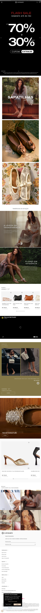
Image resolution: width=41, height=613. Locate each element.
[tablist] (20, 71)
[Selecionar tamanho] (11, 301)
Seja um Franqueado (5, 558)
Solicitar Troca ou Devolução (7, 592)
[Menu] (2, 2)
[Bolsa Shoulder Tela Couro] (11, 362)
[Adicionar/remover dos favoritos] (10, 292)
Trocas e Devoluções (5, 567)
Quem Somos (4, 552)
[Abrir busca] (37, 2)
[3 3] (10, 520)
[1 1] (10, 500)
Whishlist (3, 582)
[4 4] (31, 520)
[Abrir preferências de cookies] (2, 611)
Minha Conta (4, 579)
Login (3, 577)
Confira (5, 435)
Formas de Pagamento (6, 569)
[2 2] (31, 500)
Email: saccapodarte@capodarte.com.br (9, 590)
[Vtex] (23, 598)
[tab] (18, 71)
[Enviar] (35, 544)
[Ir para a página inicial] (19, 2)
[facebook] (2, 594)
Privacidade (4, 565)
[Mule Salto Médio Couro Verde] (30, 362)
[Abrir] (38, 383)
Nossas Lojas (4, 554)
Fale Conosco (4, 556)
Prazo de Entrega (4, 571)
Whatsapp (3, 588)
